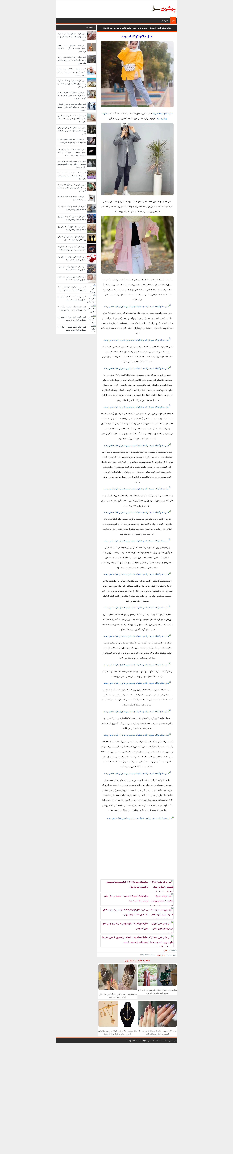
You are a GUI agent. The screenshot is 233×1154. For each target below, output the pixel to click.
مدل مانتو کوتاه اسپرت (163, 113)
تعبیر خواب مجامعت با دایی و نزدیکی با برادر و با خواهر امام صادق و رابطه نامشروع (72, 107)
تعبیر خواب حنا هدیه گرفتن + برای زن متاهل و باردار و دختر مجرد (72, 298)
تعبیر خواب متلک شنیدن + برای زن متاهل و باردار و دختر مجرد (72, 329)
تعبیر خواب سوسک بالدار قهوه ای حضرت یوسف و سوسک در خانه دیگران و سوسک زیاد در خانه (72, 152)
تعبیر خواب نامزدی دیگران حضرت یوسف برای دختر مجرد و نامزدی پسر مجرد (72, 36)
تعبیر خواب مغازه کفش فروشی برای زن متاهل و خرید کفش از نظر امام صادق (72, 130)
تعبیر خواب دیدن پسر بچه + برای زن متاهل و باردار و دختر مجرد (72, 278)
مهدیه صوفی (161, 955)
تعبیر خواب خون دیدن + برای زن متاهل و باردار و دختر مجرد (72, 258)
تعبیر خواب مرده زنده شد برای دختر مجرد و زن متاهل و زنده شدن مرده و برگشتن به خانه (72, 164)
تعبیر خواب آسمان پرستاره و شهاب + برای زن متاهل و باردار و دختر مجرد (72, 248)
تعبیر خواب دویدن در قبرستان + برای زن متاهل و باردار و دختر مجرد (72, 238)
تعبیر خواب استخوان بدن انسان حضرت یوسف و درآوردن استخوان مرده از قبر (72, 48)
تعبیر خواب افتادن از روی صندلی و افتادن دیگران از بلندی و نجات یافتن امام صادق (72, 118)
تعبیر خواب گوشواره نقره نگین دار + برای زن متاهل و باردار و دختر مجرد (72, 288)
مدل (173, 20)
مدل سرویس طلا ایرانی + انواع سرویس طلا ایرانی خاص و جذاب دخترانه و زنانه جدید (117, 1032)
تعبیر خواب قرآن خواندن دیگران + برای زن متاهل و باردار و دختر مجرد (72, 308)
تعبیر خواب (165, 20)
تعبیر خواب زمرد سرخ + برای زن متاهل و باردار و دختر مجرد (72, 318)
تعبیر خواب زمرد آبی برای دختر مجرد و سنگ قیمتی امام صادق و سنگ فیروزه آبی (72, 187)
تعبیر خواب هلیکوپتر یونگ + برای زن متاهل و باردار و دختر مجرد (72, 268)
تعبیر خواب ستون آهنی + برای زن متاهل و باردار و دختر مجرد (72, 218)
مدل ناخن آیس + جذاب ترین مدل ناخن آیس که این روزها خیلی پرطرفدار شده (157, 1032)
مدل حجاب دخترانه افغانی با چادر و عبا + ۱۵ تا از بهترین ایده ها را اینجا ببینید (157, 992)
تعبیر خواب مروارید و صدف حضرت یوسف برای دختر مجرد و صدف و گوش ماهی (72, 83)
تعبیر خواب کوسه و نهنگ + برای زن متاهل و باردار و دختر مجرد (72, 208)
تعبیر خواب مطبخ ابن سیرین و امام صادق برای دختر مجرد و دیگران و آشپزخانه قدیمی (72, 95)
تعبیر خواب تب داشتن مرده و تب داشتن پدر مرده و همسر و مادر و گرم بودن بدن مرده (72, 71)
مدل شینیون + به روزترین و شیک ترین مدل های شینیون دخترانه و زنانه (118, 996)
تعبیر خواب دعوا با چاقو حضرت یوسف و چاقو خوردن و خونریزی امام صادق (72, 141)
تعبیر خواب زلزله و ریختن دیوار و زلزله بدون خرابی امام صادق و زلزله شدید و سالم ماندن (72, 60)
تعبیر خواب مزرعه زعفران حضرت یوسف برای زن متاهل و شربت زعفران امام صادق (72, 175)
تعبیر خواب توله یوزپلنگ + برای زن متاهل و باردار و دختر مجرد (72, 228)
